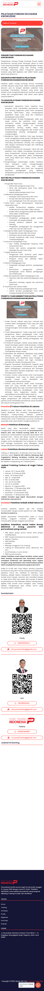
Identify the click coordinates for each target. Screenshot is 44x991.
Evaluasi (4, 924)
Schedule (4, 911)
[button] (39, 4)
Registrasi (4, 917)
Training (4, 908)
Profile (3, 914)
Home (3, 904)
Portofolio (4, 921)
